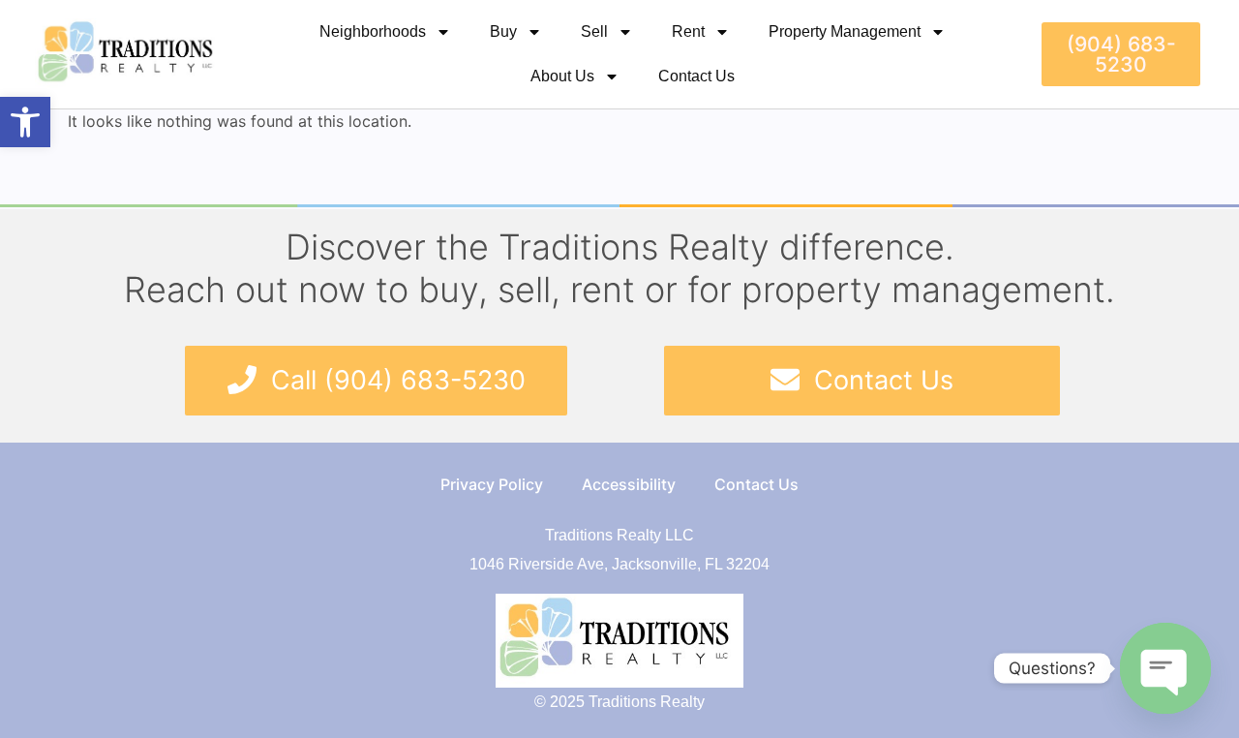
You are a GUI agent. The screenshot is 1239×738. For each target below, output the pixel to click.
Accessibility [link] (629, 484)
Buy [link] (503, 31)
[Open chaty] (1165, 668)
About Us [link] (562, 76)
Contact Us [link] (696, 76)
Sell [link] (594, 31)
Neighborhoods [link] (372, 31)
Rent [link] (688, 31)
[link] (25, 122)
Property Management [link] (845, 31)
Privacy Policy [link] (491, 484)
